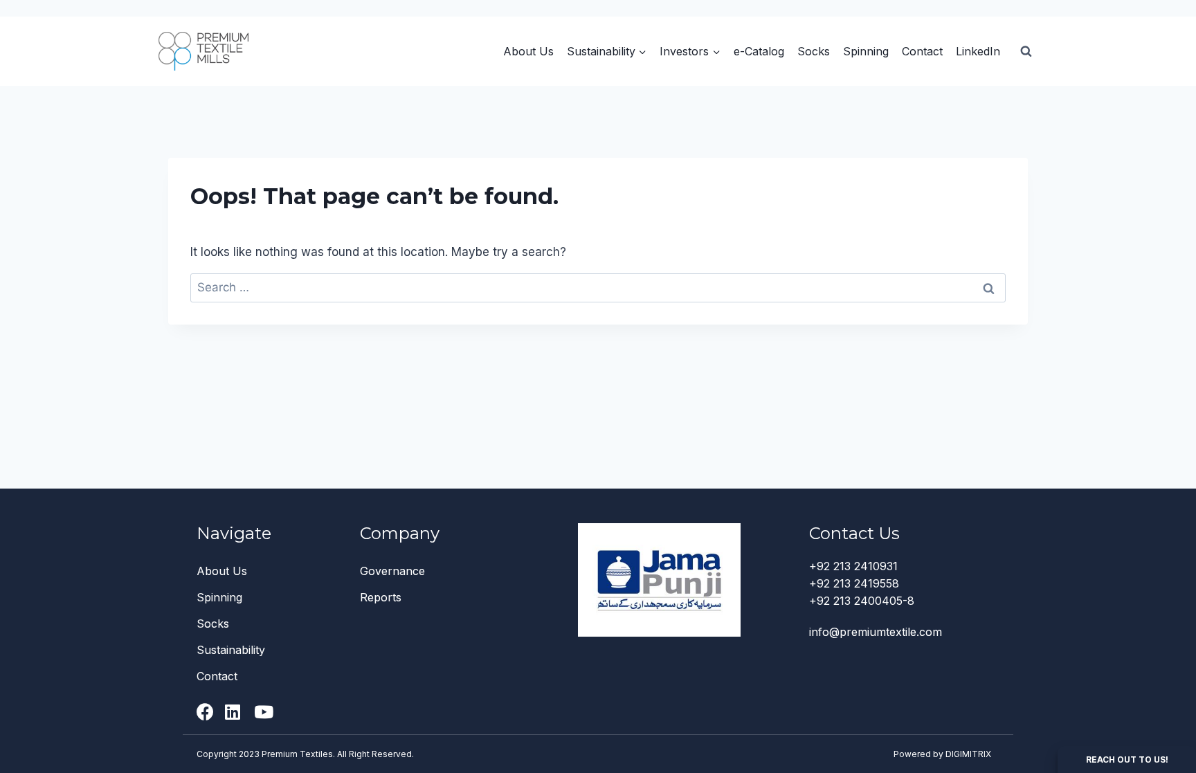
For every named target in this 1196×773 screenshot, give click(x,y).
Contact (922, 51)
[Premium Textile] (203, 51)
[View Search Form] (1026, 51)
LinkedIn (978, 51)
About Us (528, 51)
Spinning (866, 51)
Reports (380, 597)
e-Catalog (759, 51)
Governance (392, 571)
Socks (813, 51)
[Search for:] (598, 287)
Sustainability (231, 650)
